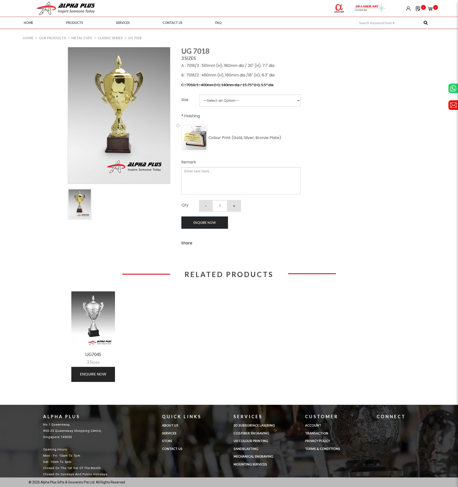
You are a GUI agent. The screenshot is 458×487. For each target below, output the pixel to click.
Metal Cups (81, 38)
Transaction (316, 433)
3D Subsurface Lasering (254, 425)
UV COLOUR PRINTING (251, 441)
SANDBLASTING (246, 449)
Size (184, 99)
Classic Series (110, 38)
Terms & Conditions (322, 449)
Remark (188, 162)
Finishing (192, 116)
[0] (418, 8)
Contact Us (172, 449)
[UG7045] (93, 320)
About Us (170, 425)
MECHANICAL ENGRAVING (253, 456)
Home (28, 38)
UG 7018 (134, 38)
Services (169, 433)
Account (313, 425)
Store (167, 441)
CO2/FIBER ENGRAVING (251, 433)
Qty (185, 205)
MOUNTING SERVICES (250, 464)
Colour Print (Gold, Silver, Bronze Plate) (244, 137)
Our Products (52, 38)
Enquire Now (204, 222)
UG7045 (93, 354)
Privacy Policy (317, 441)
